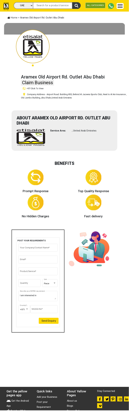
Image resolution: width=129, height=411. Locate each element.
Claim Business (37, 82)
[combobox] (50, 283)
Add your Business (47, 397)
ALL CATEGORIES (95, 5)
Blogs (70, 405)
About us (72, 400)
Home (13, 17)
